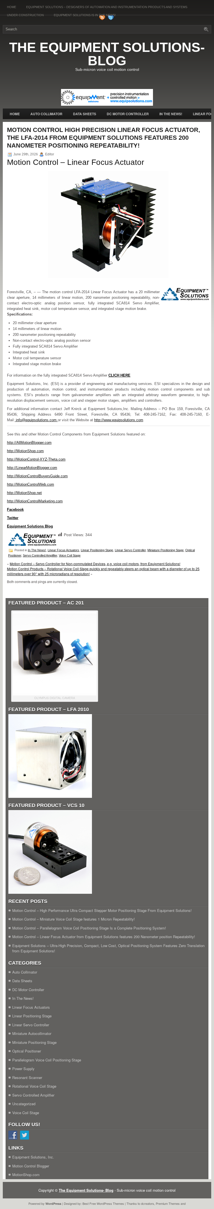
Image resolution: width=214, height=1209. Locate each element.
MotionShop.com (26, 1174)
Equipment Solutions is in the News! (85, 15)
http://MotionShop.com (25, 451)
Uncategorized (23, 1103)
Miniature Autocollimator (31, 1033)
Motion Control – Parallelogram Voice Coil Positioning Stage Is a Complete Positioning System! (89, 928)
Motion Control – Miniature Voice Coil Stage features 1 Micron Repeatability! (73, 919)
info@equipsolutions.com (36, 420)
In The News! (170, 113)
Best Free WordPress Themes (103, 1203)
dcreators (147, 1203)
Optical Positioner (26, 1051)
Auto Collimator (46, 113)
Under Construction (25, 15)
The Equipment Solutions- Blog (107, 54)
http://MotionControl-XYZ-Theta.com (36, 459)
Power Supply (23, 1068)
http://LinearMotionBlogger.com (32, 468)
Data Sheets (84, 113)
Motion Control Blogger (30, 1166)
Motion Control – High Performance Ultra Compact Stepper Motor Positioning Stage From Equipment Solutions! (102, 910)
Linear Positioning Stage (97, 550)
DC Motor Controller (128, 113)
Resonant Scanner (27, 1077)
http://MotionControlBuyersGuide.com (37, 476)
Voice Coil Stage (70, 555)
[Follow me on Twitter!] (111, 19)
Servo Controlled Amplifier (40, 555)
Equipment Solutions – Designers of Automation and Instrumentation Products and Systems (106, 7)
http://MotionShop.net (24, 493)
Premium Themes (168, 1203)
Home (11, 7)
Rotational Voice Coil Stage (34, 1086)
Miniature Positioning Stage (165, 550)
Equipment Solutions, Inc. (33, 1157)
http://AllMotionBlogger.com (29, 442)
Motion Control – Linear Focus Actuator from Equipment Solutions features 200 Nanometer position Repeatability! (103, 936)
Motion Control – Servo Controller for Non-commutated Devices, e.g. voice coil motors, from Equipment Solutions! (95, 563)
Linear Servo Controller (130, 550)
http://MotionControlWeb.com (30, 484)
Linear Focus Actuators (63, 550)
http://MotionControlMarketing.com (35, 501)
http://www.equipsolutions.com (118, 420)
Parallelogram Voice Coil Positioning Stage (46, 1060)
